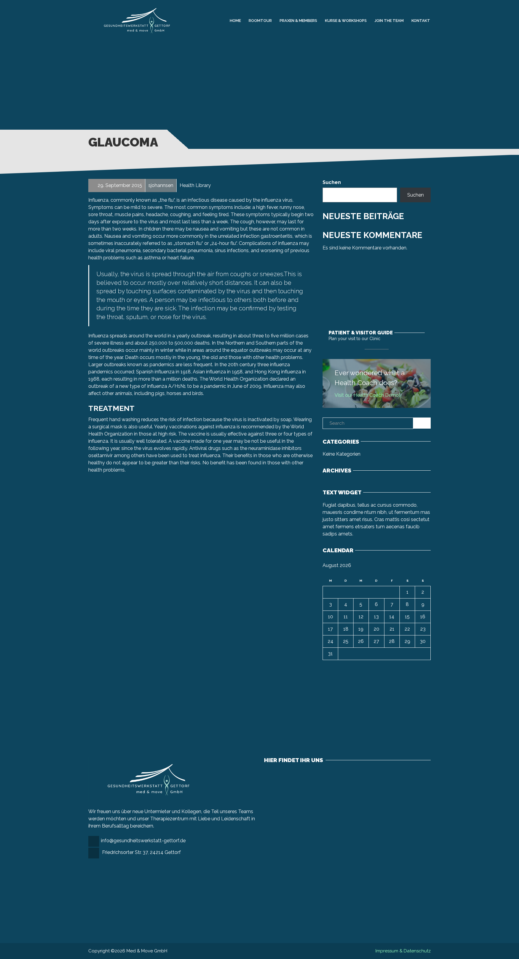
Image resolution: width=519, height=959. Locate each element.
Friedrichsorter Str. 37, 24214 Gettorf (141, 852)
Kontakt (420, 20)
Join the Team (389, 20)
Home (235, 20)
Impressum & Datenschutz (403, 951)
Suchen (332, 182)
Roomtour (260, 20)
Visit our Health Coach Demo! (367, 395)
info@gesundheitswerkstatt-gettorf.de (143, 840)
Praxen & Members (298, 20)
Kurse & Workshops (346, 20)
